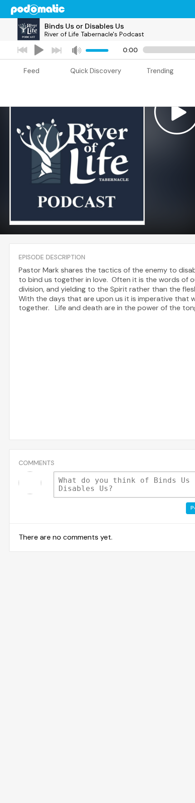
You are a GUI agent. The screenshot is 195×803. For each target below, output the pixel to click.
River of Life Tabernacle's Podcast (94, 34)
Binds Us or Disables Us (84, 26)
